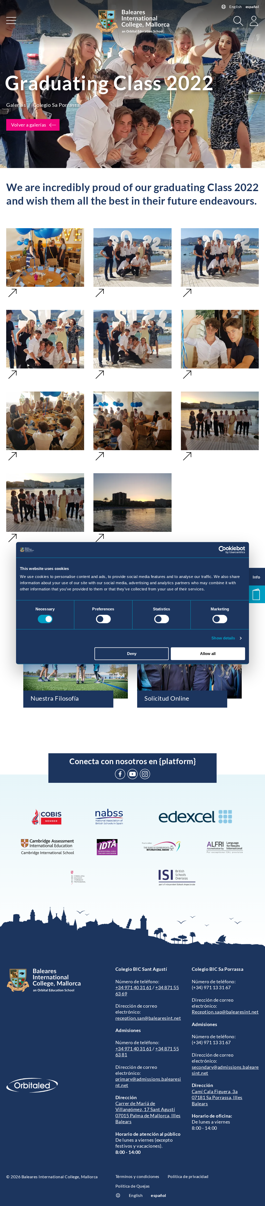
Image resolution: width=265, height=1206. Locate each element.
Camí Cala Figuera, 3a (215, 1091)
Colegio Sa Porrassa (56, 105)
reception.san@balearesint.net (148, 1018)
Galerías (16, 105)
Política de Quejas (132, 1185)
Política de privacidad (188, 1176)
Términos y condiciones (137, 1176)
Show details (223, 638)
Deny (131, 653)
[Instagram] (145, 774)
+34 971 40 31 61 (133, 987)
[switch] (103, 619)
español (252, 6)
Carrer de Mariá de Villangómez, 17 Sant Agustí (145, 1106)
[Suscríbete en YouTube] (132, 774)
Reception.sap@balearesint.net (225, 1012)
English (235, 6)
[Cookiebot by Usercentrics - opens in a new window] (222, 550)
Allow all (208, 653)
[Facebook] (120, 774)
